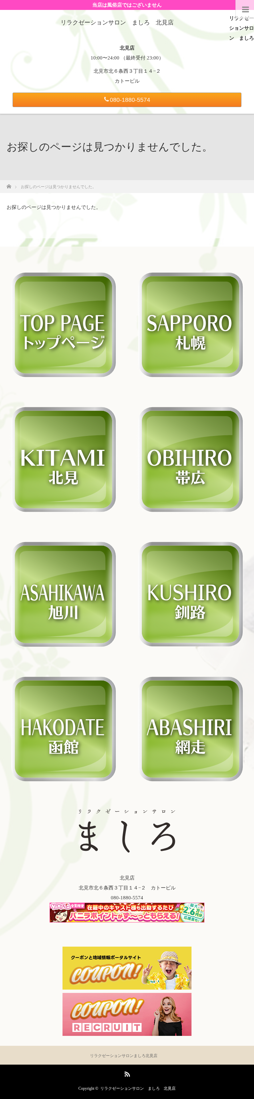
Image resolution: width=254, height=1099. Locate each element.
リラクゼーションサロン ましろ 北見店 (138, 1088)
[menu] (244, 9)
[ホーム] (9, 184)
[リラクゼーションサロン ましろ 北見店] (117, 22)
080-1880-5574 (130, 100)
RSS (126, 1073)
